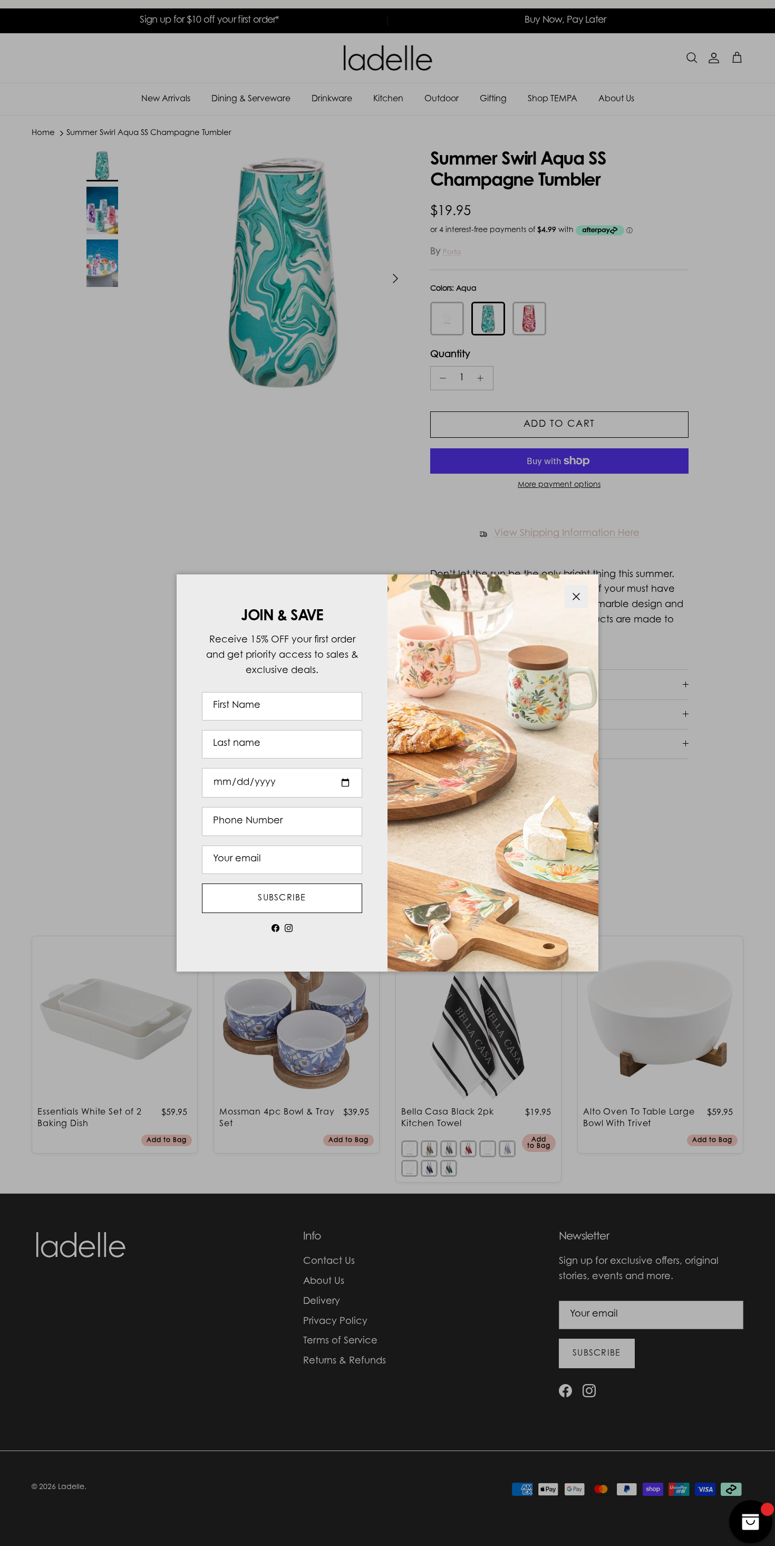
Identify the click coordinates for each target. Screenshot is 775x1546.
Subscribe (282, 898)
